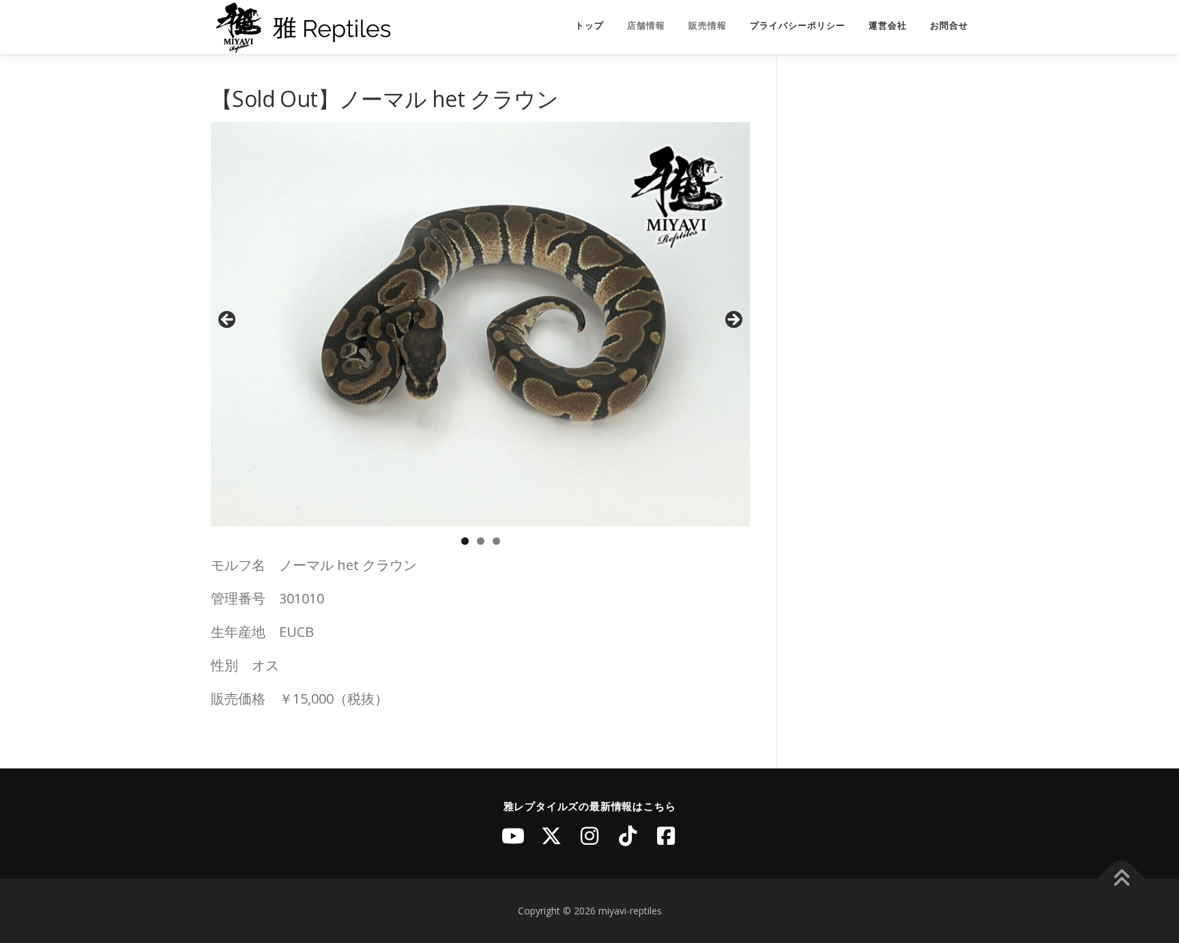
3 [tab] (496, 541)
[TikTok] (627, 836)
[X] (551, 836)
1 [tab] (465, 541)
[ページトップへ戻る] (1121, 879)
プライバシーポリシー (797, 25)
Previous (228, 320)
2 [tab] (480, 541)
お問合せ (949, 25)
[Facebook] (666, 836)
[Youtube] (513, 836)
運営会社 (888, 25)
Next (733, 320)
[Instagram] (589, 836)
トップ (589, 25)
